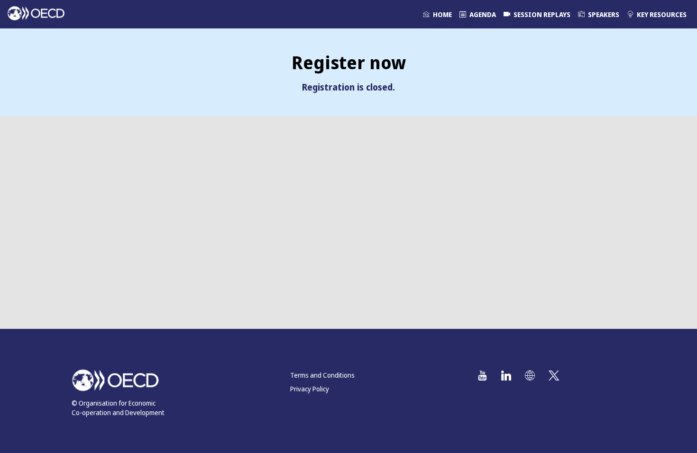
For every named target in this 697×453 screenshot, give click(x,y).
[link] (437, 14)
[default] (537, 14)
